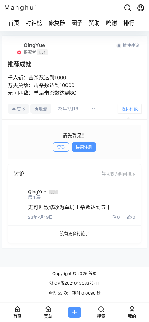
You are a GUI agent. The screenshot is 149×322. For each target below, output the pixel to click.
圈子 (76, 22)
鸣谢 (111, 22)
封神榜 (34, 22)
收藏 (43, 109)
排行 (128, 22)
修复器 (57, 22)
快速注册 (84, 147)
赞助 (94, 22)
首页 (13, 22)
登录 (61, 147)
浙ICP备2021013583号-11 (74, 283)
